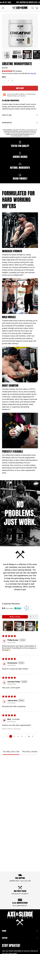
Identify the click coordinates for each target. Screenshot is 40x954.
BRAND (4, 931)
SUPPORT (4, 938)
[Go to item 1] (8, 626)
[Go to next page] (33, 736)
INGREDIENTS (7, 122)
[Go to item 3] (30, 626)
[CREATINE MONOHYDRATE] (6, 54)
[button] (32, 8)
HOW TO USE (7, 115)
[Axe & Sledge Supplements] (20, 8)
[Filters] (31, 616)
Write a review (15, 617)
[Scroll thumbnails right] (35, 626)
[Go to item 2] (19, 626)
